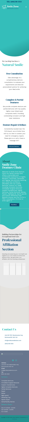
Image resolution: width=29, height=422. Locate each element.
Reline (3, 393)
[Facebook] (13, 360)
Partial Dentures (6, 389)
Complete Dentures (7, 380)
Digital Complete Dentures (9, 387)
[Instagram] (16, 360)
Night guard (5, 395)
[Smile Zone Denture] (10, 7)
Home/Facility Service (8, 401)
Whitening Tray (5, 397)
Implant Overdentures (8, 385)
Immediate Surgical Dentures (10, 382)
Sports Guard (5, 399)
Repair (3, 391)
